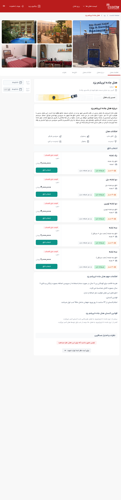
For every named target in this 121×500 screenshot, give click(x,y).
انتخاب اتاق (47, 170)
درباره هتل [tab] (100, 72)
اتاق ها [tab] (74, 72)
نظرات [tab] (64, 72)
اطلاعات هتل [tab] (114, 72)
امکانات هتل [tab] (87, 72)
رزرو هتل (76, 6)
